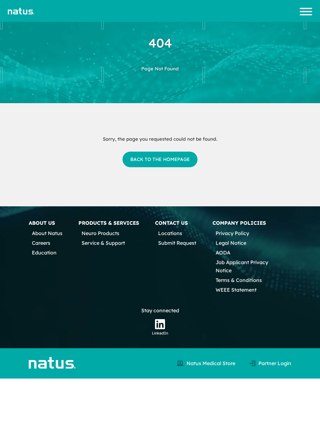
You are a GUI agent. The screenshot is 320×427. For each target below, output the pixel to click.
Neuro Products (100, 233)
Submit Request (177, 243)
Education (44, 252)
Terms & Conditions (239, 280)
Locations (170, 233)
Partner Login (274, 363)
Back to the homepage (160, 159)
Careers (41, 243)
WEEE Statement (236, 290)
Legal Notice (231, 243)
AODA (223, 252)
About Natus (47, 233)
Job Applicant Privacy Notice (242, 266)
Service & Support (103, 243)
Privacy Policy (232, 233)
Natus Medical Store (211, 363)
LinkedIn (160, 333)
